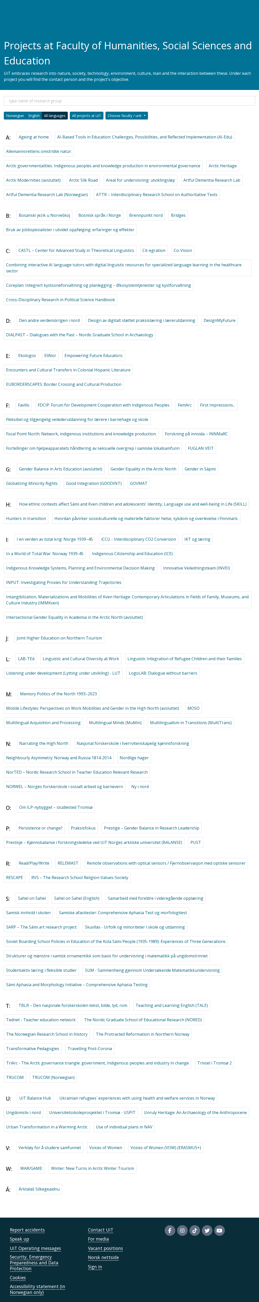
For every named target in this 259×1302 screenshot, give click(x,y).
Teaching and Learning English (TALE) (172, 1005)
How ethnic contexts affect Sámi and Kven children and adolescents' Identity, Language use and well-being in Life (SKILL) (133, 504)
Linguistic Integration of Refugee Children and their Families (184, 658)
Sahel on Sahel (32, 898)
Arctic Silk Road (83, 180)
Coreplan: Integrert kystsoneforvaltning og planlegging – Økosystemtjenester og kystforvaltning (98, 285)
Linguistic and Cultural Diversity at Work (81, 658)
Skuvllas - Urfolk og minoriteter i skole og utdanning (135, 927)
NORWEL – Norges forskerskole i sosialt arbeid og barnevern (64, 786)
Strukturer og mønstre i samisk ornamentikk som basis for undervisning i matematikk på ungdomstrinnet (107, 956)
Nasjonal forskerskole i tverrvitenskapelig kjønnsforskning (133, 743)
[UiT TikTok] (194, 1230)
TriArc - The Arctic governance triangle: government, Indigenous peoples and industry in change (97, 1063)
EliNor (50, 355)
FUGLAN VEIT (201, 448)
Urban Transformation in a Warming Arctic (47, 1127)
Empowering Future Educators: (93, 355)
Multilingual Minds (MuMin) (115, 722)
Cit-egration (153, 250)
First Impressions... (217, 405)
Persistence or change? (40, 828)
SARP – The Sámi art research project (41, 927)
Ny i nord (140, 786)
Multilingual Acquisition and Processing (43, 722)
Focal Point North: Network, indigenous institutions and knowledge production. (81, 434)
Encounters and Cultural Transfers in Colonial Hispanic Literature (68, 370)
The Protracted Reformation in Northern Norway (142, 1034)
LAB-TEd (26, 658)
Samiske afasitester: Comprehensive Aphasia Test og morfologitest (123, 912)
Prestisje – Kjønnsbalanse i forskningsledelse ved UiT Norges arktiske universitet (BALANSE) (94, 842)
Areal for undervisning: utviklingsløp (140, 180)
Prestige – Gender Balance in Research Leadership (151, 828)
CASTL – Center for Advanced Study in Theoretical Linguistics (76, 250)
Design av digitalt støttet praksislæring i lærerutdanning (141, 320)
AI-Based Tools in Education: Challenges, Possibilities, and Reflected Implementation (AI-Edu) (144, 137)
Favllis (23, 405)
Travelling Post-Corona (90, 1048)
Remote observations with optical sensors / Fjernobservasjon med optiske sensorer (166, 863)
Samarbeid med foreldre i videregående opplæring (155, 898)
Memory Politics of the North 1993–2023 (58, 694)
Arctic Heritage (223, 166)
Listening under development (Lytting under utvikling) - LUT (63, 673)
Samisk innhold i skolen (28, 912)
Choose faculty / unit (125, 115)
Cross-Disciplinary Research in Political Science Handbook (60, 299)
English (34, 115)
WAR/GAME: (31, 1168)
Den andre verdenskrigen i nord (49, 320)
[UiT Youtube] (219, 1230)
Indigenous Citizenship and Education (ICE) (132, 553)
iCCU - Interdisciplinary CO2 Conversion (138, 539)
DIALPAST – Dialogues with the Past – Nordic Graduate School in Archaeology (79, 335)
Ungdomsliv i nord (23, 1112)
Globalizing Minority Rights (32, 483)
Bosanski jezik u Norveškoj (44, 215)
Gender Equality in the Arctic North (143, 469)
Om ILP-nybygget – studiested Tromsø (56, 807)
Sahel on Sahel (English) (76, 898)
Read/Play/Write (34, 863)
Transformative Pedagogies (32, 1048)
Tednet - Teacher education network (41, 1020)
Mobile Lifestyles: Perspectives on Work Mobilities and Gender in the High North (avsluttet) (92, 708)
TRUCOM (15, 1077)
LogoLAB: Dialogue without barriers (163, 673)
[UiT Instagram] (182, 1230)
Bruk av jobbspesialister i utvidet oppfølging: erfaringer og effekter (70, 229)
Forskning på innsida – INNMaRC (196, 434)
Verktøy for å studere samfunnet (49, 1147)
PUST (195, 842)
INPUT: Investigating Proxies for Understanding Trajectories (63, 582)
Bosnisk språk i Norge (99, 215)
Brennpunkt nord (146, 215)
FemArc (185, 405)
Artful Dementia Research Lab (211, 180)
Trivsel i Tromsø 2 (214, 1063)
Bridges (178, 215)
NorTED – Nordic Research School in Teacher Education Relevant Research (77, 772)
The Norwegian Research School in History (47, 1034)
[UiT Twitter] (207, 1230)
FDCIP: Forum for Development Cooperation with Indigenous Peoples (103, 405)
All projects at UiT (86, 115)
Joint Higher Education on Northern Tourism (59, 638)
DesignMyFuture (219, 320)
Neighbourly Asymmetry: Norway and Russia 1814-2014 (58, 758)
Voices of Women (105, 1147)
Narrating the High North (43, 743)
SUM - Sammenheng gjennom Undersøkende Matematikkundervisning (152, 970)
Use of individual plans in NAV (124, 1127)
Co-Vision (183, 250)
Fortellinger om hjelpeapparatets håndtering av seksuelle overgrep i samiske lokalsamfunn (93, 448)
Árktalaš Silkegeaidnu (39, 1189)
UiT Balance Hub (35, 1098)
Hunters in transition (26, 518)
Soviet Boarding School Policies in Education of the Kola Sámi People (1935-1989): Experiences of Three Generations (116, 941)
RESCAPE (14, 877)
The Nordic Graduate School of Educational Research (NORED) (143, 1020)
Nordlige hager (134, 758)
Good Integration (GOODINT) (94, 483)
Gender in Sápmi (200, 469)
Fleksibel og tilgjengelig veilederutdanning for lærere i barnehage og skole (77, 419)
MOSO (193, 708)
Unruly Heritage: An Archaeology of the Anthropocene (195, 1112)
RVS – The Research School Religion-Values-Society (79, 877)
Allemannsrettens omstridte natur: (39, 151)
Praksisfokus (83, 828)
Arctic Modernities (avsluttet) (33, 180)
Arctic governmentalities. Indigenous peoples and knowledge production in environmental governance (103, 166)
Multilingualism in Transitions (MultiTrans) (191, 722)
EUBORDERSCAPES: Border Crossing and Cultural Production (63, 384)
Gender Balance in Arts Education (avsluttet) (60, 469)
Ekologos (27, 355)
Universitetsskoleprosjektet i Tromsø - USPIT (92, 1112)
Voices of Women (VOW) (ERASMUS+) (166, 1147)
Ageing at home (34, 137)
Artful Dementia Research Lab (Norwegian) (47, 194)
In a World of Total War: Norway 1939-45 (44, 553)
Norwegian (15, 115)
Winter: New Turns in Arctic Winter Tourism (92, 1168)
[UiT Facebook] (170, 1230)
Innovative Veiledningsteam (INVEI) (196, 568)
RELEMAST (68, 863)
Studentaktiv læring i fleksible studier (41, 970)
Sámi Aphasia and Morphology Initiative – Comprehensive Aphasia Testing (77, 984)
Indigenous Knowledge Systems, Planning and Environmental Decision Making (80, 568)
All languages (55, 115)
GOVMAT (138, 483)
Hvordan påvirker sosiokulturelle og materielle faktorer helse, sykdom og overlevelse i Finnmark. (146, 518)
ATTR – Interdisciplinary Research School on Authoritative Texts (157, 194)
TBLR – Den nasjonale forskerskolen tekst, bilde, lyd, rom (72, 1005)
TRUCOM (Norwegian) (53, 1077)
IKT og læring (197, 539)
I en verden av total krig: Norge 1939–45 (55, 539)
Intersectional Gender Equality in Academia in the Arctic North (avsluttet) (74, 617)
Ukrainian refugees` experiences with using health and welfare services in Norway (137, 1098)
